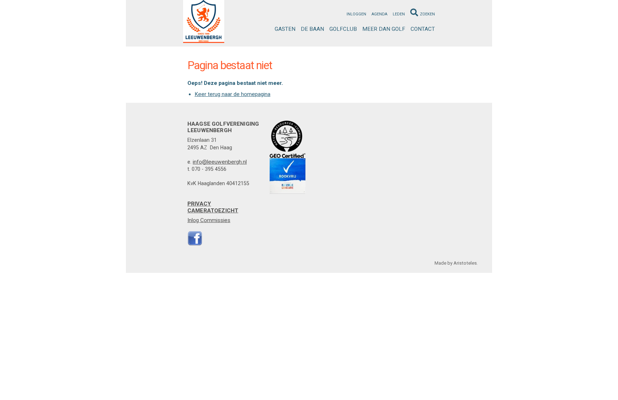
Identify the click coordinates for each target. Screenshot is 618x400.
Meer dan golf (383, 29)
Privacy (199, 204)
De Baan (312, 29)
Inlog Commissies (208, 220)
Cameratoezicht (212, 210)
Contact (423, 29)
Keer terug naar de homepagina (232, 94)
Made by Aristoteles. (456, 263)
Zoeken (427, 14)
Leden (399, 14)
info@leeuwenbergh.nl (220, 162)
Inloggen (356, 14)
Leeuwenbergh (203, 21)
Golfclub (343, 29)
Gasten (285, 29)
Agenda (379, 14)
